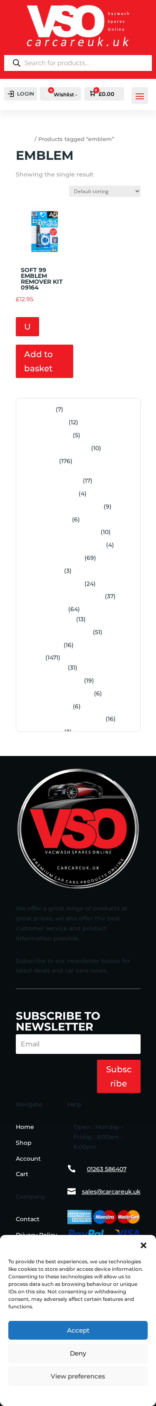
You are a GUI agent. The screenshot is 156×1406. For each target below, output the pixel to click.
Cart (22, 1174)
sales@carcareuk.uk (111, 1191)
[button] (143, 1245)
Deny (78, 1353)
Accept (78, 1330)
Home (24, 139)
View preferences (78, 1376)
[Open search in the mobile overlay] (78, 63)
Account (28, 1158)
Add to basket (38, 361)
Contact (28, 1219)
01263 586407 (106, 1169)
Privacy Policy (78, 1394)
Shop (24, 1142)
